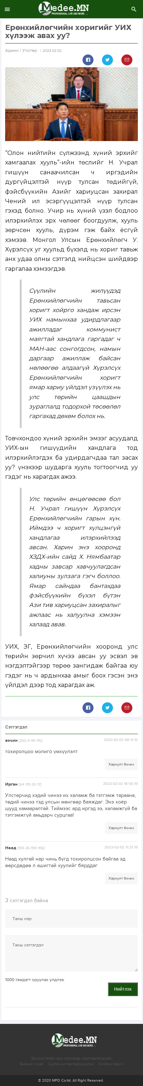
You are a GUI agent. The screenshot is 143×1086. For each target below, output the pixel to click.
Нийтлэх (123, 989)
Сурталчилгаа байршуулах (71, 1064)
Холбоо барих (110, 1064)
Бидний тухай (31, 1064)
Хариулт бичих (121, 764)
